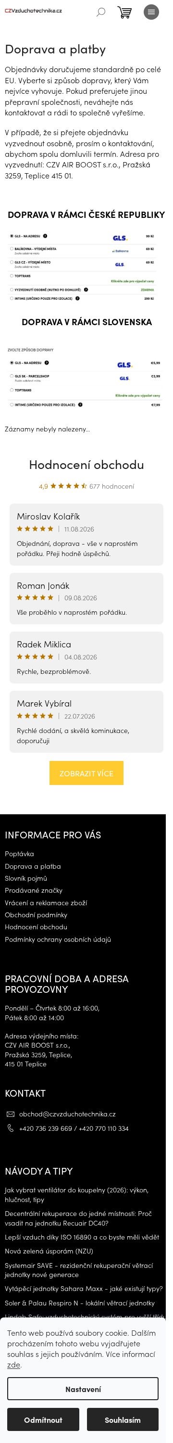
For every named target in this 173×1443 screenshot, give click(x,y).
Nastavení (83, 1388)
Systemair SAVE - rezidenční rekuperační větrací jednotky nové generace (79, 1270)
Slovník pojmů (26, 878)
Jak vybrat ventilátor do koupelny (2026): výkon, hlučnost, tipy (76, 1194)
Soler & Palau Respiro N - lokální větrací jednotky (80, 1302)
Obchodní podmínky (36, 914)
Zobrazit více (86, 773)
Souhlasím (123, 1419)
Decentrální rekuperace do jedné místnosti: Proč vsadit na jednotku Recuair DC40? (78, 1218)
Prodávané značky (33, 890)
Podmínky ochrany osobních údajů (58, 939)
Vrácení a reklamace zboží (46, 902)
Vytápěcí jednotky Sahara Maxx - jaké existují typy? (84, 1288)
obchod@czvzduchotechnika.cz (67, 1113)
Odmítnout (43, 1419)
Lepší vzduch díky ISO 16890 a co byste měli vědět (82, 1236)
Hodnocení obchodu (86, 463)
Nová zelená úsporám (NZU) (49, 1250)
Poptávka (19, 853)
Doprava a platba (33, 866)
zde (13, 1364)
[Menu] (151, 12)
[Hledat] (101, 12)
